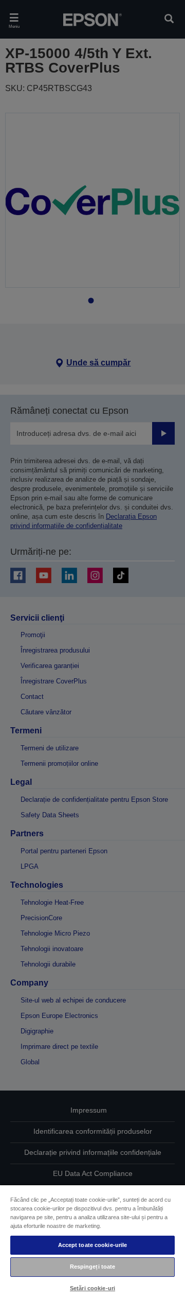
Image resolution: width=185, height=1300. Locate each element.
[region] (92, 1242)
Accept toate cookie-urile (92, 1245)
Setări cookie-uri (92, 1288)
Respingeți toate (93, 1266)
